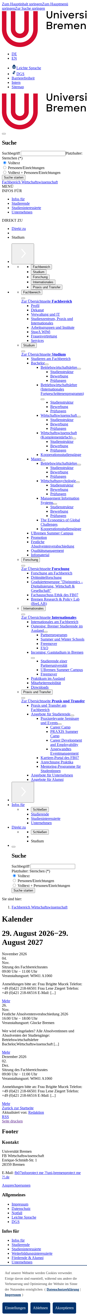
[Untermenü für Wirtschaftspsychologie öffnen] (78, 482)
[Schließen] (23, 298)
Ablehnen (40, 1308)
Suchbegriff (11, 153)
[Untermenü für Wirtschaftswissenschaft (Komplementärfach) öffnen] (74, 438)
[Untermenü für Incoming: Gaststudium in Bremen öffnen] (33, 658)
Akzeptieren (64, 1308)
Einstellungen (15, 1308)
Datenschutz (21, 1208)
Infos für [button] (18, 805)
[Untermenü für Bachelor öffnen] (47, 364)
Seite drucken (12, 1121)
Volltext (13, 163)
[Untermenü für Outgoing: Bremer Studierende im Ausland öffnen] (46, 632)
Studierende (21, 203)
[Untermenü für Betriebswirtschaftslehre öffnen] (79, 368)
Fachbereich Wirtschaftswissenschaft (30, 182)
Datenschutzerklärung (63, 1289)
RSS (5, 1117)
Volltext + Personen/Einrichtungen (33, 173)
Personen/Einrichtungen (25, 168)
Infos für (18, 199)
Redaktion (36, 1112)
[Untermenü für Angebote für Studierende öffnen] (72, 715)
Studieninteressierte (26, 208)
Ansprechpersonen (16, 1185)
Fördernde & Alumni (28, 1258)
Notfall (17, 1213)
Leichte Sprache (24, 1217)
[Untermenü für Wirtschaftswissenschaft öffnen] (79, 416)
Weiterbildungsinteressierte (32, 1253)
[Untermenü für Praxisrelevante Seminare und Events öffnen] (60, 724)
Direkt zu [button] (19, 827)
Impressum (20, 1204)
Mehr (6, 1001)
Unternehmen (22, 212)
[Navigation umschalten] (4, 133)
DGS (16, 1222)
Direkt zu (19, 229)
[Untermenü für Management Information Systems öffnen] (55, 504)
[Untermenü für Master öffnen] (43, 460)
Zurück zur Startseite (18, 1108)
